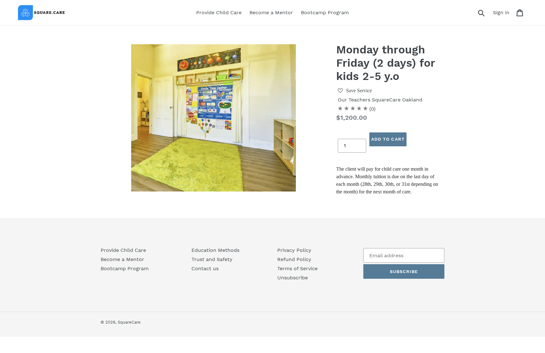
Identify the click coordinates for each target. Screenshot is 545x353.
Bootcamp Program (125, 268)
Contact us (205, 268)
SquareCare (129, 322)
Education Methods (215, 250)
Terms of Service (297, 268)
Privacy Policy (294, 250)
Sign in (503, 12)
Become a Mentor (122, 259)
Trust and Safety (211, 259)
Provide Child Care (123, 250)
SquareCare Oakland (397, 100)
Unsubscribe (292, 278)
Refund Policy (294, 259)
